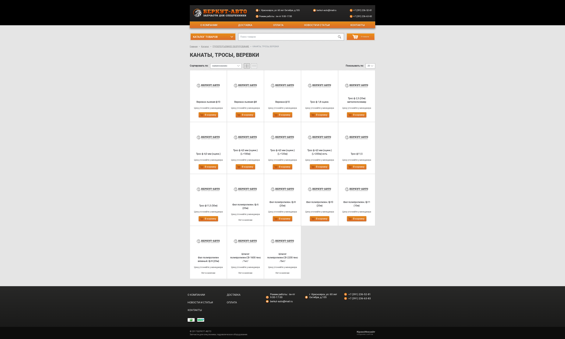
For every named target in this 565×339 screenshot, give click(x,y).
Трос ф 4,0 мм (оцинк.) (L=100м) (245, 152)
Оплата (278, 25)
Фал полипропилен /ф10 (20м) (319, 204)
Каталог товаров (205, 36)
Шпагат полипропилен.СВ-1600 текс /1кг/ (245, 257)
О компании (208, 25)
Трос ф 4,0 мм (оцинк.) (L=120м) (282, 152)
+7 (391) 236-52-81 (362, 10)
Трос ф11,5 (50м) (208, 205)
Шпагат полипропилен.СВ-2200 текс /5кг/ (282, 257)
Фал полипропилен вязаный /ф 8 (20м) (208, 259)
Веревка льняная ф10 (208, 101)
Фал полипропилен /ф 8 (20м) (282, 204)
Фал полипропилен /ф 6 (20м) (245, 206)
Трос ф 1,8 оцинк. (319, 101)
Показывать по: (355, 66)
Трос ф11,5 (357, 153)
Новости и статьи (317, 25)
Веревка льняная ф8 (245, 101)
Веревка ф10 (282, 101)
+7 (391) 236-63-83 (362, 16)
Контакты (357, 25)
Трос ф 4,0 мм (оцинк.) (208, 153)
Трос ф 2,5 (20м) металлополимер (356, 100)
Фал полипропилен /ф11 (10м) (356, 204)
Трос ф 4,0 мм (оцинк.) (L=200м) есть (319, 152)
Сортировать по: (199, 66)
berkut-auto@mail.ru (326, 10)
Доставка (245, 25)
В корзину (210, 114)
